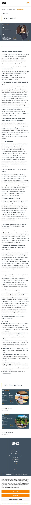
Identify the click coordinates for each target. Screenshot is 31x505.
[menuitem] (15, 464)
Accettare (15, 491)
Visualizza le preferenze (15, 499)
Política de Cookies (7, 503)
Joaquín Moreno (7, 432)
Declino (15, 495)
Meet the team (11, 9)
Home (3, 9)
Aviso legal (25, 503)
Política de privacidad (17, 503)
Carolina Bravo (7, 408)
